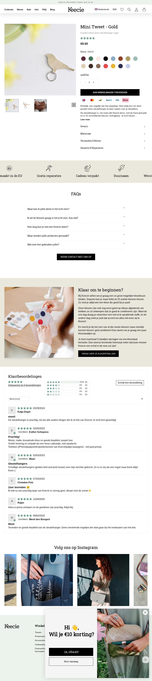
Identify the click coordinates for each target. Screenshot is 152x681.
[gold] (128, 58)
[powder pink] (98, 58)
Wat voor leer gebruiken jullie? (43, 244)
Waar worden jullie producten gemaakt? (48, 236)
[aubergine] (83, 58)
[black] (105, 58)
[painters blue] (113, 58)
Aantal (84, 75)
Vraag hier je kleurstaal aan (98, 353)
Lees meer (85, 119)
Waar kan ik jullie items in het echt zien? (48, 209)
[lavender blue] (128, 66)
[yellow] (113, 66)
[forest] (91, 58)
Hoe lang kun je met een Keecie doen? (47, 227)
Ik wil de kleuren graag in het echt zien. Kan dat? (52, 218)
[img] (25, 408)
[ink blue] (120, 66)
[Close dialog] (145, 612)
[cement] (83, 66)
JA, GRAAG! (71, 652)
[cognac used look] (120, 58)
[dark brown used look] (91, 66)
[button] (129, 9)
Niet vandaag (71, 661)
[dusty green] (135, 58)
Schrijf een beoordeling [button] (130, 382)
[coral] (105, 66)
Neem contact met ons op (76, 256)
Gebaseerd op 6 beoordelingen (24, 385)
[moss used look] (98, 66)
